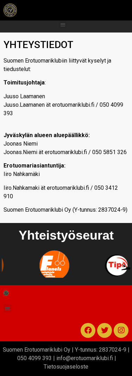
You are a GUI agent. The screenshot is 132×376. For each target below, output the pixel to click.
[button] (63, 25)
